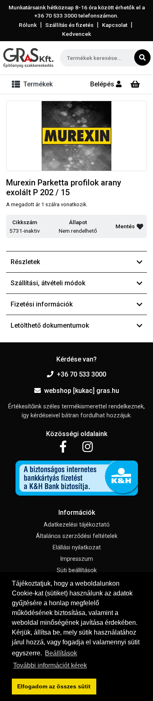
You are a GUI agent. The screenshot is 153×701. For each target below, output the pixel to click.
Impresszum (76, 559)
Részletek (25, 262)
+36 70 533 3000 (81, 374)
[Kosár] (135, 84)
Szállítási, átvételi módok (48, 283)
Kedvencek (76, 34)
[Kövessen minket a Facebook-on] (63, 447)
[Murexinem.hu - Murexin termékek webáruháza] (28, 58)
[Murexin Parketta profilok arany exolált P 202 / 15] (76, 136)
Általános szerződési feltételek (77, 536)
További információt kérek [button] (50, 665)
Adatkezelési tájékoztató (77, 524)
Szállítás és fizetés (69, 25)
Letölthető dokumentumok (50, 325)
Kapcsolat (114, 25)
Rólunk (28, 25)
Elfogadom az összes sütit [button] (54, 686)
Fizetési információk (42, 304)
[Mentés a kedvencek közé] (140, 226)
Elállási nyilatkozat (77, 547)
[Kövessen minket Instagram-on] (87, 447)
